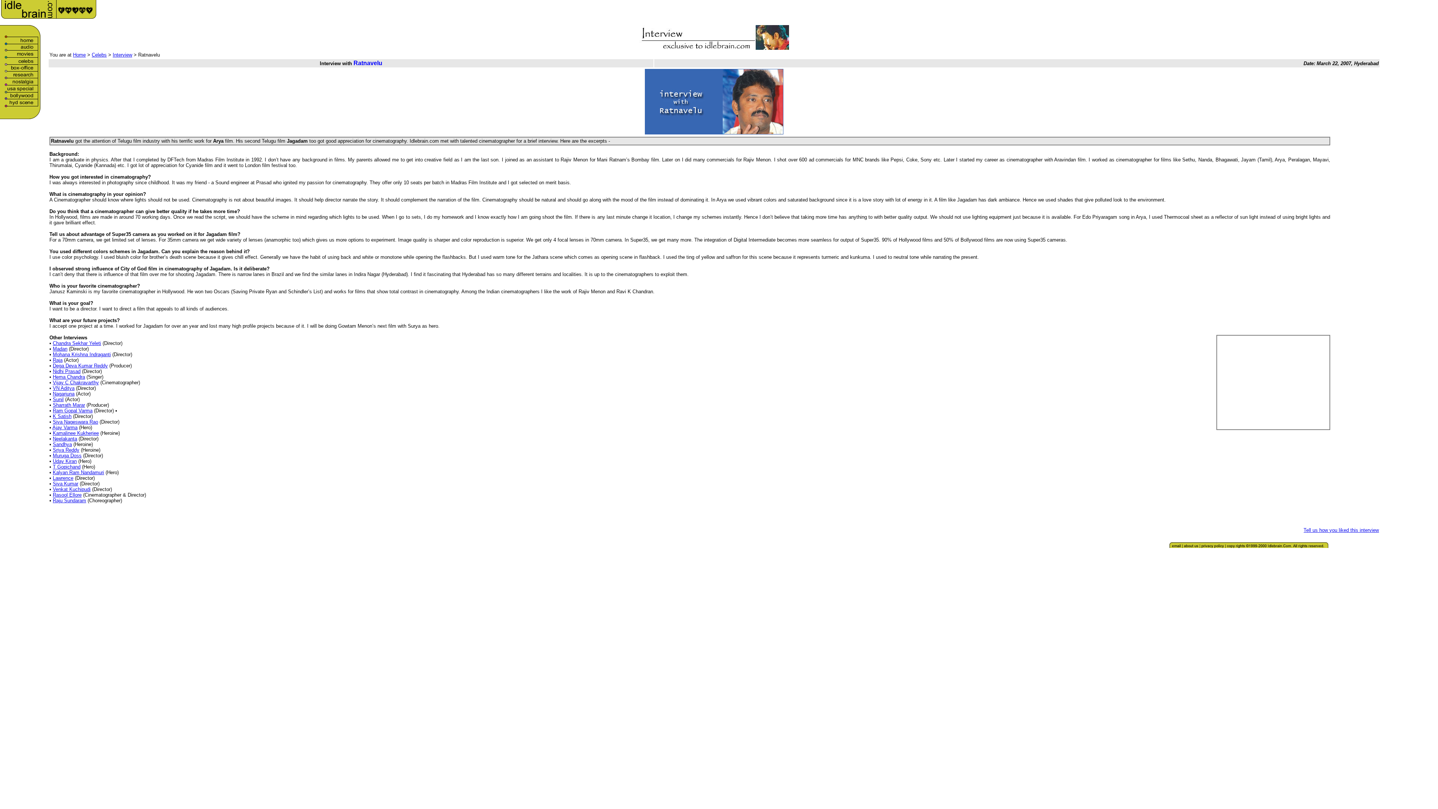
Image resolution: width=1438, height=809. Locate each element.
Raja (58, 360)
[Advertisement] (1292, 12)
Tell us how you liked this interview (1341, 530)
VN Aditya (64, 388)
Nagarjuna (64, 394)
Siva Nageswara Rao (75, 422)
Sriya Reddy (66, 450)
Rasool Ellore (67, 495)
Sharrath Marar (69, 405)
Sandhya (62, 444)
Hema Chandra (69, 377)
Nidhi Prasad (67, 371)
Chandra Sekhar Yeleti (77, 343)
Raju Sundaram (69, 500)
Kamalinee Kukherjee (76, 433)
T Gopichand (67, 467)
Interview (122, 55)
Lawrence (63, 478)
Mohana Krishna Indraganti (82, 354)
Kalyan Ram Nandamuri (78, 472)
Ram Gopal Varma (72, 410)
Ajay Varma (65, 427)
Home (79, 55)
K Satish (62, 416)
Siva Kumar (65, 484)
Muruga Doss (67, 455)
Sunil (58, 399)
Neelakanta (65, 439)
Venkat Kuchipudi (72, 489)
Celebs (99, 55)
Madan (60, 349)
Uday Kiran (65, 461)
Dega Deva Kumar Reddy (80, 366)
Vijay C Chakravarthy (76, 382)
